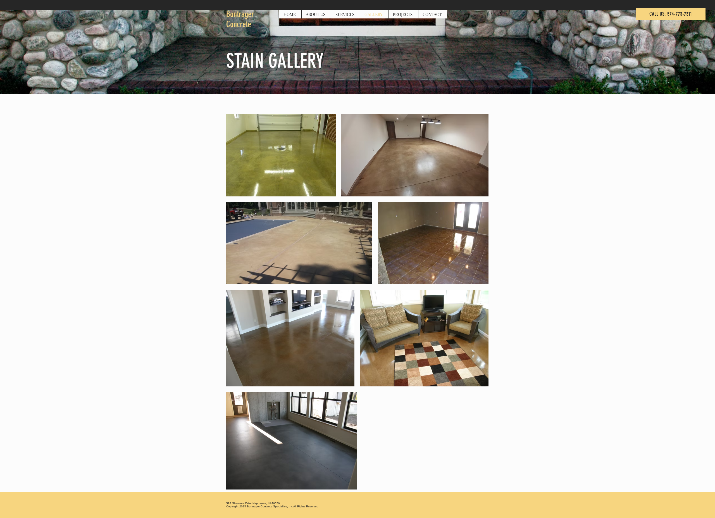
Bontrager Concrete (240, 19)
